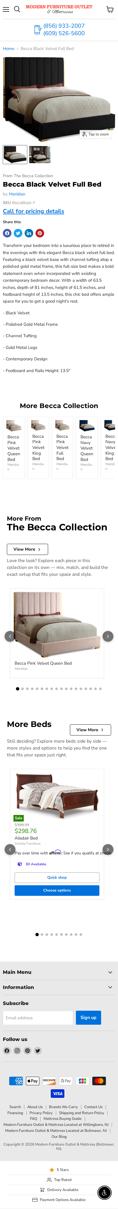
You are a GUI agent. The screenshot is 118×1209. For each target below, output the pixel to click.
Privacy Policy (41, 1113)
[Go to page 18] (100, 689)
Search (15, 1107)
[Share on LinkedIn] (29, 233)
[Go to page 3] (27, 689)
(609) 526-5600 (64, 33)
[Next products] (108, 636)
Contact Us (93, 1107)
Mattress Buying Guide (63, 1118)
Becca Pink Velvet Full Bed (62, 447)
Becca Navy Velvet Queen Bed (86, 448)
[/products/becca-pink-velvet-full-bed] (62, 425)
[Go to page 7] (47, 689)
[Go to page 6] (42, 689)
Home (8, 48)
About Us (35, 1107)
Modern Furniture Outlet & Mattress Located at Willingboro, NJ (56, 1124)
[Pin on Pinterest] (40, 233)
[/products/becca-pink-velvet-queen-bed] (13, 425)
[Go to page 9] (56, 689)
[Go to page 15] (85, 689)
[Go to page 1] (17, 689)
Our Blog (59, 1136)
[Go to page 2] (22, 689)
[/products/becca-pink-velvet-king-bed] (38, 425)
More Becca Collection (59, 406)
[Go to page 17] (95, 689)
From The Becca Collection (28, 175)
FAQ (33, 1118)
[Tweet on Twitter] (18, 233)
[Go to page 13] (76, 689)
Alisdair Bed (26, 838)
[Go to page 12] (71, 689)
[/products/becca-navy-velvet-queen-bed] (87, 425)
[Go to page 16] (90, 689)
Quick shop (57, 877)
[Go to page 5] (37, 689)
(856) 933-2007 (64, 26)
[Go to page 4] (32, 689)
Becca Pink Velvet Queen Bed (13, 448)
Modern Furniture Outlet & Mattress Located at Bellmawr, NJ (56, 1130)
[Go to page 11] (66, 689)
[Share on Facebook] (7, 233)
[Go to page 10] (61, 689)
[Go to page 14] (81, 689)
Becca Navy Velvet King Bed (111, 447)
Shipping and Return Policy (81, 1113)
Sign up (88, 1017)
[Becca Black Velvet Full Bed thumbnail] (15, 154)
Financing (15, 1113)
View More (24, 549)
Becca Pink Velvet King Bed (38, 447)
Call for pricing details (33, 211)
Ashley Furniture (27, 843)
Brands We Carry (63, 1107)
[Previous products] (10, 636)
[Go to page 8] (51, 689)
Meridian (17, 194)
